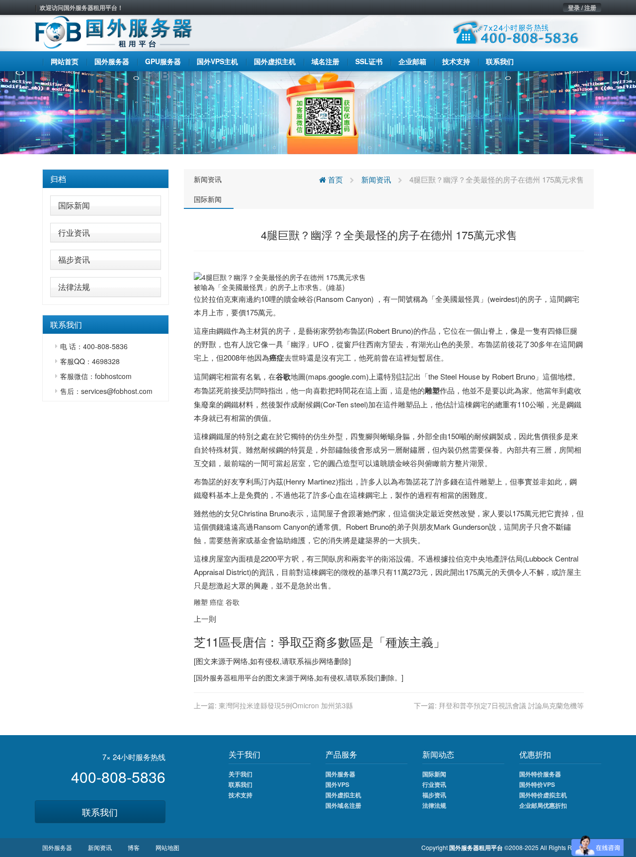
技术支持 (240, 794)
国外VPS (337, 784)
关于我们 (240, 773)
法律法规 (74, 286)
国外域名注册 (343, 805)
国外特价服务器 (540, 773)
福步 (311, 661)
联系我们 (100, 811)
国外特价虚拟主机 (543, 794)
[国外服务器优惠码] (318, 111)
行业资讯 (74, 232)
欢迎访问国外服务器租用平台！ (81, 7)
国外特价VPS (537, 784)
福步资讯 (74, 259)
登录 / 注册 (582, 7)
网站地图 (167, 847)
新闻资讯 (208, 179)
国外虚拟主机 (343, 794)
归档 (58, 179)
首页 (334, 179)
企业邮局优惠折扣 (543, 805)
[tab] (105, 179)
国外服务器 (213, 677)
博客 (134, 847)
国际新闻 (74, 205)
